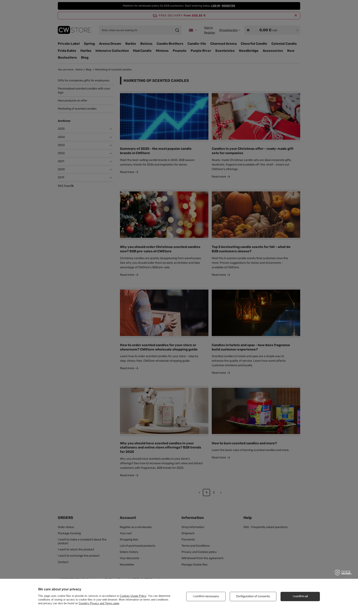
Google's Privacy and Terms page (99, 603)
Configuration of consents (253, 596)
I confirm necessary (206, 596)
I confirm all (300, 596)
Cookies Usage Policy (133, 595)
